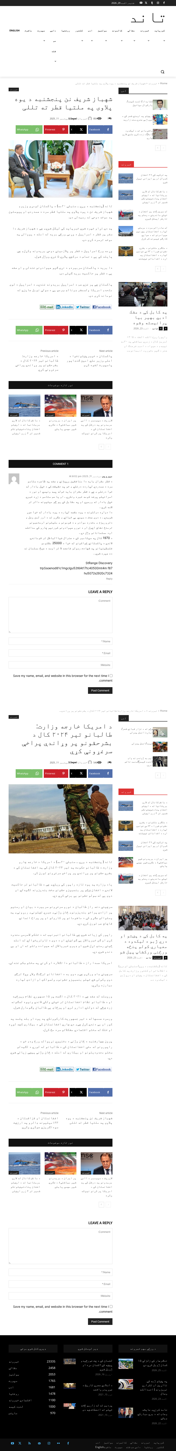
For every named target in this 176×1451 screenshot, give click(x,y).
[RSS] (29, 1443)
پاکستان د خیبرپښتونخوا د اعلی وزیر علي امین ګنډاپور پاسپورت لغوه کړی (89, 360)
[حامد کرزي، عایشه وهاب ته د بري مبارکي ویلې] (125, 1413)
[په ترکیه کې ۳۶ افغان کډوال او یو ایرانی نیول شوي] (125, 178)
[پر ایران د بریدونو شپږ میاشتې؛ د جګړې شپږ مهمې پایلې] (60, 406)
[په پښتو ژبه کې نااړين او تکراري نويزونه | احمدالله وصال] (125, 1384)
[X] (146, 3)
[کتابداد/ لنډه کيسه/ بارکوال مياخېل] (160, 105)
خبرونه (152, 83)
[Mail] (39, 1443)
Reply (109, 578)
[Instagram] (157, 3)
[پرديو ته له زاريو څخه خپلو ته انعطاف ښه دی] (70, 1406)
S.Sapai (72, 118)
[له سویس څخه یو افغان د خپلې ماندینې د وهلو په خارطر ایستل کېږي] (125, 215)
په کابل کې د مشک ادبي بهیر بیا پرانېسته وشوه (148, 317)
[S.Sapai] (90, 118)
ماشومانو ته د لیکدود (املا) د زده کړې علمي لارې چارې (137, 134)
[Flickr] (58, 1443)
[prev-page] (108, 447)
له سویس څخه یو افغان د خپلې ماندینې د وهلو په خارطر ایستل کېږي (152, 215)
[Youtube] (141, 3)
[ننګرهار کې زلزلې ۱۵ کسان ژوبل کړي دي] (125, 1364)
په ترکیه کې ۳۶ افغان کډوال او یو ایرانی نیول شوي (151, 178)
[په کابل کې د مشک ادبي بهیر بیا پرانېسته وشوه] (142, 294)
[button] (162, 72)
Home (163, 83)
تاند (155, 328)
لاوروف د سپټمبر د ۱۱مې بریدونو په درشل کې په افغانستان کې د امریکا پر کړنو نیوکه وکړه (96, 429)
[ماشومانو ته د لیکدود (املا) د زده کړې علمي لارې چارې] (160, 134)
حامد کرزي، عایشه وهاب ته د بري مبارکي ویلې (152, 1414)
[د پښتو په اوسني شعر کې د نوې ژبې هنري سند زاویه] (160, 119)
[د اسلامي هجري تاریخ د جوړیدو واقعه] (70, 1385)
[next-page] (101, 447)
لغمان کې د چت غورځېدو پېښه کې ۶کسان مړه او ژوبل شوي (96, 1365)
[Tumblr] (152, 3)
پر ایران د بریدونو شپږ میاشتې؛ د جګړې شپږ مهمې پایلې (62, 424)
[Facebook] (163, 3)
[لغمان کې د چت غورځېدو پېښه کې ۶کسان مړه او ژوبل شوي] (70, 1361)
